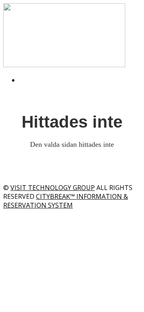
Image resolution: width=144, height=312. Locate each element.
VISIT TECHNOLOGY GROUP (52, 187)
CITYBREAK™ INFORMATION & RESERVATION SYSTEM (65, 201)
